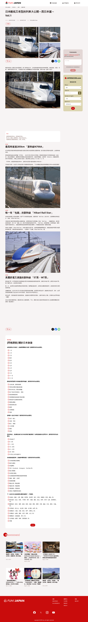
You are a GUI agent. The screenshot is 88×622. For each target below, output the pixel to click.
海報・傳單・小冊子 (14, 478)
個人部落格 (12, 471)
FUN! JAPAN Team (33, 20)
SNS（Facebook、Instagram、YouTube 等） (21, 468)
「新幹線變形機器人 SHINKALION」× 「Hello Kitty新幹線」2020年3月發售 (14, 582)
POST (73, 70)
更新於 (6, 20)
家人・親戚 (12, 423)
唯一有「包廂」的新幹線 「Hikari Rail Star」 (16, 138)
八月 (10, 368)
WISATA (14, 7)
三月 (10, 355)
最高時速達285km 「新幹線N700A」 (14, 136)
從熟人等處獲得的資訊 (15, 491)
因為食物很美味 (13, 395)
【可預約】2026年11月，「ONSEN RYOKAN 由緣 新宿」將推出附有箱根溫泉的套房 (51, 556)
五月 (10, 360)
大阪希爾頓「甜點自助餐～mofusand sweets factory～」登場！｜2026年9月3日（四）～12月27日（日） (32, 556)
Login (65, 55)
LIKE (9, 61)
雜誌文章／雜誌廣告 (14, 483)
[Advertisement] (18, 121)
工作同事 (11, 426)
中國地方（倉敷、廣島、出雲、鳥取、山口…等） (22, 513)
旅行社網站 (12, 463)
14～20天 (11, 447)
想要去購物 (12, 402)
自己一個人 (12, 418)
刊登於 (18, 20)
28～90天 (11, 452)
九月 (10, 371)
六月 (10, 363)
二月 (10, 353)
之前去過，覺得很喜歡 (15, 384)
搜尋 (73, 108)
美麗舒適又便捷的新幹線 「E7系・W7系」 (16, 139)
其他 (10, 431)
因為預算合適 (12, 405)
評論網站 (11, 466)
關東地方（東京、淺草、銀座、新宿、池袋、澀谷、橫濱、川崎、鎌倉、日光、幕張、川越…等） (33, 505)
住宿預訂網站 (12, 473)
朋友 (10, 429)
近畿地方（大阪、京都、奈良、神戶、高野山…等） (22, 511)
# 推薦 (8, 24)
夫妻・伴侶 (12, 421)
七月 (10, 365)
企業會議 (11, 410)
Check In (67, 90)
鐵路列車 (23, 7)
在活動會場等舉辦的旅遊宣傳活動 (18, 476)
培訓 (10, 412)
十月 (10, 373)
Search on (67, 101)
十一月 (11, 376)
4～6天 (11, 442)
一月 (10, 350)
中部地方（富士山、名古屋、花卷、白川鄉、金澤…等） (23, 508)
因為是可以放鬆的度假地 (15, 400)
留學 (10, 407)
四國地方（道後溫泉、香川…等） (18, 516)
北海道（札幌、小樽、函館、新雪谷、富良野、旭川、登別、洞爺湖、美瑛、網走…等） (31, 497)
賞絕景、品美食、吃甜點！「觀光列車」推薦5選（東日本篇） (51, 581)
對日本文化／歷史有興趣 (15, 389)
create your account (73, 55)
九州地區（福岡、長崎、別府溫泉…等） (19, 518)
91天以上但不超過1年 (15, 454)
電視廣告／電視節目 (14, 488)
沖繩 (10, 521)
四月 (10, 358)
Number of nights (69, 96)
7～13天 (11, 444)
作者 (28, 20)
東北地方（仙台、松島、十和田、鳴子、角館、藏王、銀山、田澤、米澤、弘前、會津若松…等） (33, 500)
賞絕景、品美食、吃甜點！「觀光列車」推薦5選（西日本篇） (14, 555)
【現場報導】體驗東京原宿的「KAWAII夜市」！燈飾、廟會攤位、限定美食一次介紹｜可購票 (32, 582)
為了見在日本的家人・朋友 (16, 392)
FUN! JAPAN (7, 7)
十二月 (11, 378)
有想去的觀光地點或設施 (15, 387)
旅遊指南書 (12, 481)
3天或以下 (12, 439)
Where (66, 85)
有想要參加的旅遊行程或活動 (17, 397)
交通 (18, 7)
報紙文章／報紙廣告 (14, 486)
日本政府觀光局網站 (14, 461)
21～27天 (11, 449)
